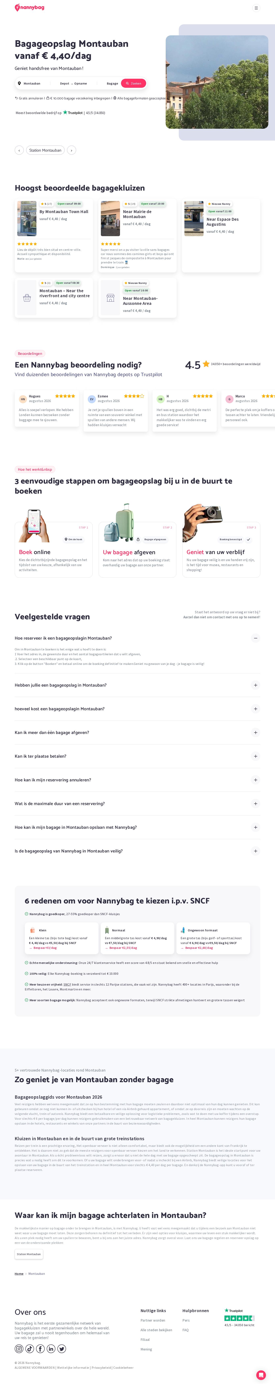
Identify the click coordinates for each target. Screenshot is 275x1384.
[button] (261, 1375)
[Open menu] (256, 8)
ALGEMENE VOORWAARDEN (35, 1368)
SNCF (67, 984)
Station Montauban (45, 150)
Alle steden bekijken (156, 1330)
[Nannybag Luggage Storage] (32, 8)
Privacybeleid (101, 1368)
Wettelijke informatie (73, 1368)
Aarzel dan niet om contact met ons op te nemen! (221, 617)
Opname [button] (80, 83)
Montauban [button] (32, 83)
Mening (146, 1349)
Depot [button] (64, 83)
